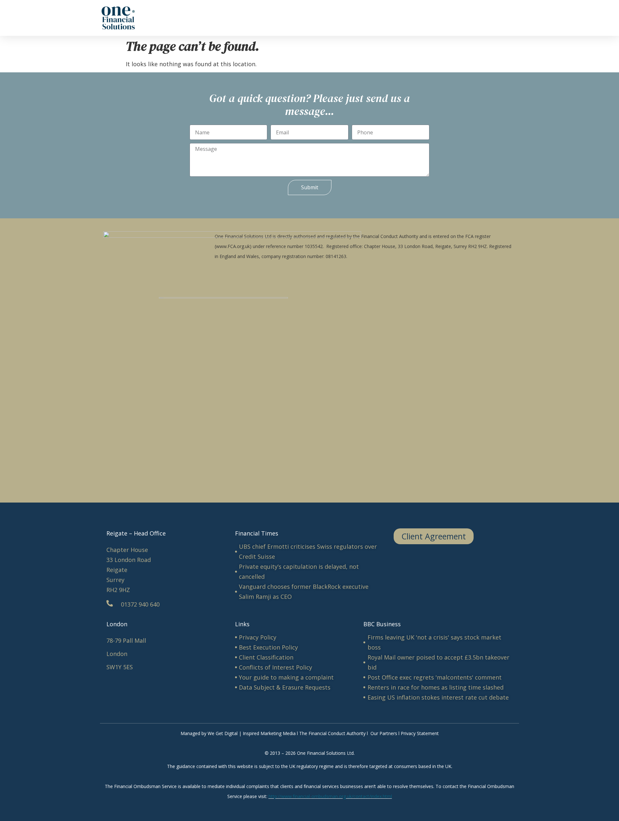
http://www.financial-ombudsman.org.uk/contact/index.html (330, 796)
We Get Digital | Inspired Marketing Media (252, 733)
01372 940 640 (140, 604)
